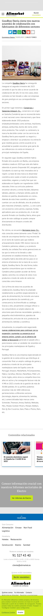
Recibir (36, 14)
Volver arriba (21, 518)
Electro (18, 545)
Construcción (7, 545)
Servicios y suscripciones (28, 595)
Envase (18, 527)
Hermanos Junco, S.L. (30, 230)
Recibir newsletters (21, 577)
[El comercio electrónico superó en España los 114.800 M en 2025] (16, 453)
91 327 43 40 (21, 555)
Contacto (29, 592)
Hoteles (5, 539)
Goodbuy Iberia (19, 83)
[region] (21, 605)
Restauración (16, 539)
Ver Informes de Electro (21, 498)
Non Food (28, 527)
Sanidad (26, 545)
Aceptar (20, 612)
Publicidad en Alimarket (10, 595)
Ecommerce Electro (8, 37)
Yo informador (19, 592)
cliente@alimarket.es (21, 565)
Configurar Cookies (8, 612)
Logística (6, 531)
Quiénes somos (7, 592)
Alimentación (7, 527)
